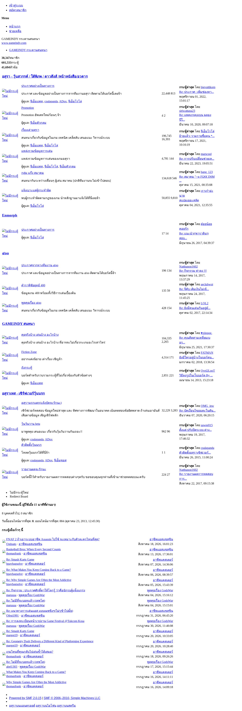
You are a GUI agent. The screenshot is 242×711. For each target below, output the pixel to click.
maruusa (11, 595)
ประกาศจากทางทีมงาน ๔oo (39, 265)
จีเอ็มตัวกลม (38, 122)
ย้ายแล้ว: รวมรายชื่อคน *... (197, 136)
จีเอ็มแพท (36, 101)
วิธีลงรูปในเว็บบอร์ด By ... (196, 375)
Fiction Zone (29, 352)
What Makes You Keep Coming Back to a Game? (36, 672)
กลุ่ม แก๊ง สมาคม (32, 172)
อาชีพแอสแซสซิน (30, 544)
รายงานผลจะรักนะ (33, 469)
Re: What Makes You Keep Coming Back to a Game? (38, 569)
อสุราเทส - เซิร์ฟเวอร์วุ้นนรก (23, 393)
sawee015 (207, 425)
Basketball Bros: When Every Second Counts (33, 549)
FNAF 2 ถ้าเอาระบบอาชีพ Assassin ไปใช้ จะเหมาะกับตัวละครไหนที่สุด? (52, 539)
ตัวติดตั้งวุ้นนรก (31, 444)
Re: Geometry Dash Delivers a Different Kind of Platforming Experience (49, 641)
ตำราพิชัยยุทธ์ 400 (33, 285)
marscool (206, 154)
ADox (63, 101)
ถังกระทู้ (26, 367)
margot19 (12, 635)
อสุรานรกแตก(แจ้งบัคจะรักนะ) (41, 402)
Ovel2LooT (208, 370)
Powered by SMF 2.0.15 (25, 698)
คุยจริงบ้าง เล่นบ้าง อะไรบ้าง (40, 334)
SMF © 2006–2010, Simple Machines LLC (72, 698)
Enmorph (9, 215)
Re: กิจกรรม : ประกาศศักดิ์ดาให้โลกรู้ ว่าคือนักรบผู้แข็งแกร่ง (45, 590)
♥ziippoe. (206, 333)
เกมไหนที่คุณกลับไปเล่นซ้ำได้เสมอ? (29, 651)
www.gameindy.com (14, 42)
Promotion (27, 107)
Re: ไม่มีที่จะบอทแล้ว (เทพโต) (25, 600)
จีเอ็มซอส (60, 460)
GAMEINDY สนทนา (18, 324)
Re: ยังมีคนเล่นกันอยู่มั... (194, 308)
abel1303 (11, 666)
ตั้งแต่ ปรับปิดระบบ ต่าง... (195, 429)
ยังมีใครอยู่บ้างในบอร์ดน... (196, 357)
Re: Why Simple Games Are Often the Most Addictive (38, 580)
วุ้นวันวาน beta (30, 423)
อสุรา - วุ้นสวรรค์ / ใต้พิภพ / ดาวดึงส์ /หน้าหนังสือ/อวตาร (45, 76)
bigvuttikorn (208, 87)
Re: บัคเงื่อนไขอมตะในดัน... (197, 410)
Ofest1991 (12, 615)
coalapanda (51, 101)
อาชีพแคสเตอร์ (35, 563)
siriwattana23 (187, 110)
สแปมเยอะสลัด (189, 200)
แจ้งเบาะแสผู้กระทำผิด (36, 190)
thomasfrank (13, 553)
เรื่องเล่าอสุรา (30, 130)
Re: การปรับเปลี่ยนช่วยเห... (196, 158)
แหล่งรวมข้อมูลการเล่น (36, 151)
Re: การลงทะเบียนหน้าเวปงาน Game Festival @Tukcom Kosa (45, 621)
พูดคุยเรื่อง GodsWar (32, 595)
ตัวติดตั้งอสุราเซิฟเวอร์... (195, 452)
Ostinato (11, 544)
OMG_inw (207, 405)
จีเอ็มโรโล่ (75, 101)
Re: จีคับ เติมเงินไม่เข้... (194, 289)
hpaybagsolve (14, 563)
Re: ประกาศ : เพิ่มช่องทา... (196, 91)
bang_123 (207, 172)
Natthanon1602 (188, 266)
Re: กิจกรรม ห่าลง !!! (193, 270)
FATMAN (207, 352)
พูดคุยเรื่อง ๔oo (31, 302)
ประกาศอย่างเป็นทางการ (37, 85)
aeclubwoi (207, 284)
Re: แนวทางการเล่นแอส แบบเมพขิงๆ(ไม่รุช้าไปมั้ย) (39, 610)
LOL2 (204, 303)
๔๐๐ (5, 253)
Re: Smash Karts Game (20, 559)
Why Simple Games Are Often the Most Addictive (36, 682)
